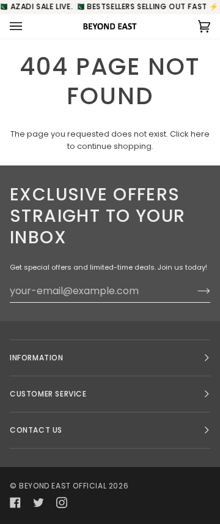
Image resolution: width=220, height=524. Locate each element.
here (200, 134)
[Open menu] (28, 26)
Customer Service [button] (48, 394)
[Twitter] (38, 502)
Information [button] (37, 357)
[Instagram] (61, 502)
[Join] (194, 291)
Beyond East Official (62, 485)
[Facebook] (15, 502)
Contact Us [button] (36, 430)
